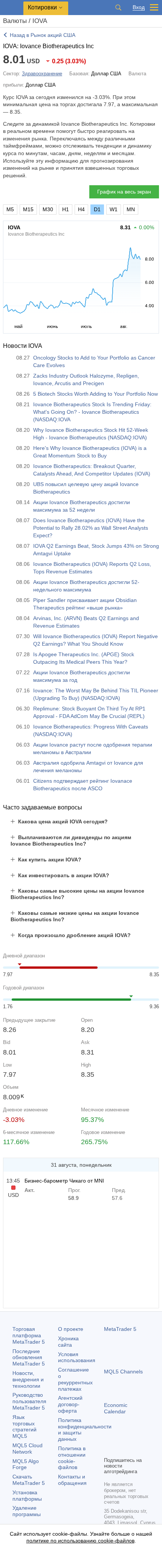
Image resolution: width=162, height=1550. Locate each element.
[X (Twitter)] (132, 1437)
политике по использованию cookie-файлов (80, 1541)
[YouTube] (144, 1437)
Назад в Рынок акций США (42, 35)
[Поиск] (118, 7)
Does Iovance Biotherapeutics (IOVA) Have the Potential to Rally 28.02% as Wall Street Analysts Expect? (90, 527)
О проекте (70, 1329)
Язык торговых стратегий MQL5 (24, 1426)
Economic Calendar (115, 1408)
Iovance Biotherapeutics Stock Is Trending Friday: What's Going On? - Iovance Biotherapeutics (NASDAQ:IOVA (92, 411)
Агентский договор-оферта (70, 1404)
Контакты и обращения (72, 1480)
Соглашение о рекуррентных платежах (75, 1379)
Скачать (28, 1480)
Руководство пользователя (29, 1401)
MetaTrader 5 (120, 1329)
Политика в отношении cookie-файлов (72, 1457)
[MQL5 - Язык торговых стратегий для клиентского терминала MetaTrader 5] (11, 8)
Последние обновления (28, 1357)
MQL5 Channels (123, 1372)
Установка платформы (27, 1495)
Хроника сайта (68, 1341)
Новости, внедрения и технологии (28, 1379)
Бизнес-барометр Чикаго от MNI (64, 1181)
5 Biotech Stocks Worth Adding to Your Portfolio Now (95, 394)
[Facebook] (108, 1437)
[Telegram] (120, 1437)
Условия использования (76, 1357)
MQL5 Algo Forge (25, 1464)
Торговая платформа (28, 1335)
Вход (139, 7)
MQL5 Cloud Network (27, 1448)
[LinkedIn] (108, 1449)
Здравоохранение (42, 73)
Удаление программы (26, 1511)
